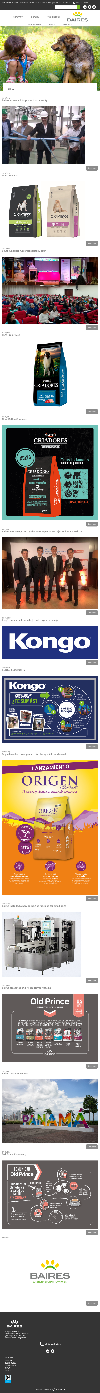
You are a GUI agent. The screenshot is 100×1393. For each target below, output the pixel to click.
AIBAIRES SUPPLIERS (62, 3)
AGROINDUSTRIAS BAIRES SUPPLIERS (35, 3)
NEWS (52, 24)
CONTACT (67, 24)
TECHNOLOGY (53, 17)
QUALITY (35, 17)
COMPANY (18, 17)
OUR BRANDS (34, 24)
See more (92, 168)
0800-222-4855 (81, 3)
